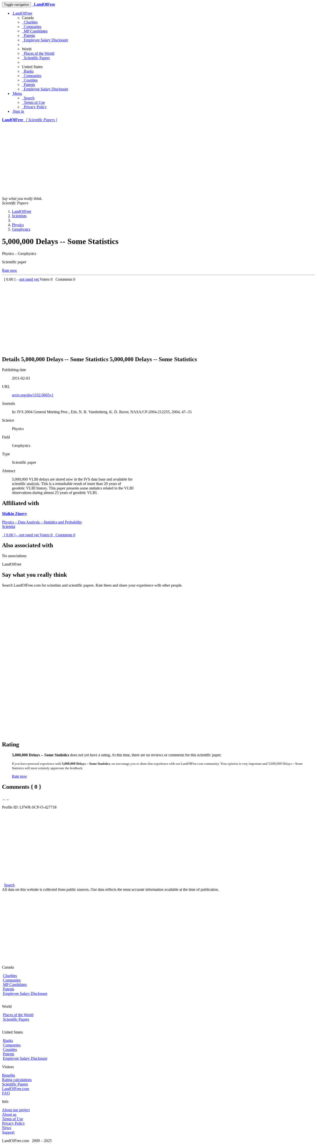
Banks (28, 71)
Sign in (18, 111)
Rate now (9, 270)
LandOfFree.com (15, 1089)
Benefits (8, 1075)
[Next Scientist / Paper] (8, 798)
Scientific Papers (36, 58)
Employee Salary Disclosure (45, 40)
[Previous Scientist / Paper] (4, 798)
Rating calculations (17, 1080)
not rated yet (29, 279)
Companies (31, 27)
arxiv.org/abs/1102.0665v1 (32, 395)
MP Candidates (35, 31)
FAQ (6, 1093)
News (6, 1128)
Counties (30, 80)
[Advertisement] (158, 159)
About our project (16, 1110)
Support (8, 1132)
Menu (17, 93)
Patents (28, 35)
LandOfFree (22, 13)
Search (28, 98)
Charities (30, 22)
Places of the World (38, 53)
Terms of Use (33, 102)
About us (9, 1114)
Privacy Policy (34, 107)
